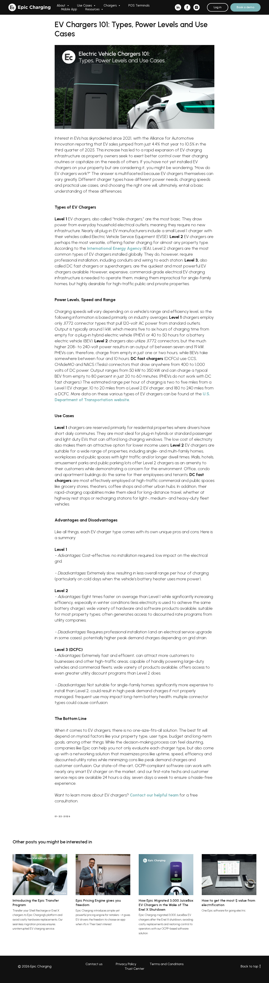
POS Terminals (138, 5)
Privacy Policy (126, 964)
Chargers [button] (110, 5)
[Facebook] (187, 7)
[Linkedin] (178, 7)
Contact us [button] (94, 964)
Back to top (249, 966)
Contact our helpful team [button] (154, 795)
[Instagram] (196, 7)
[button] (245, 7)
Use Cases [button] (85, 5)
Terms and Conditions (166, 964)
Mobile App (69, 9)
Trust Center (134, 969)
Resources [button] (92, 9)
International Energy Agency (114, 248)
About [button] (61, 5)
